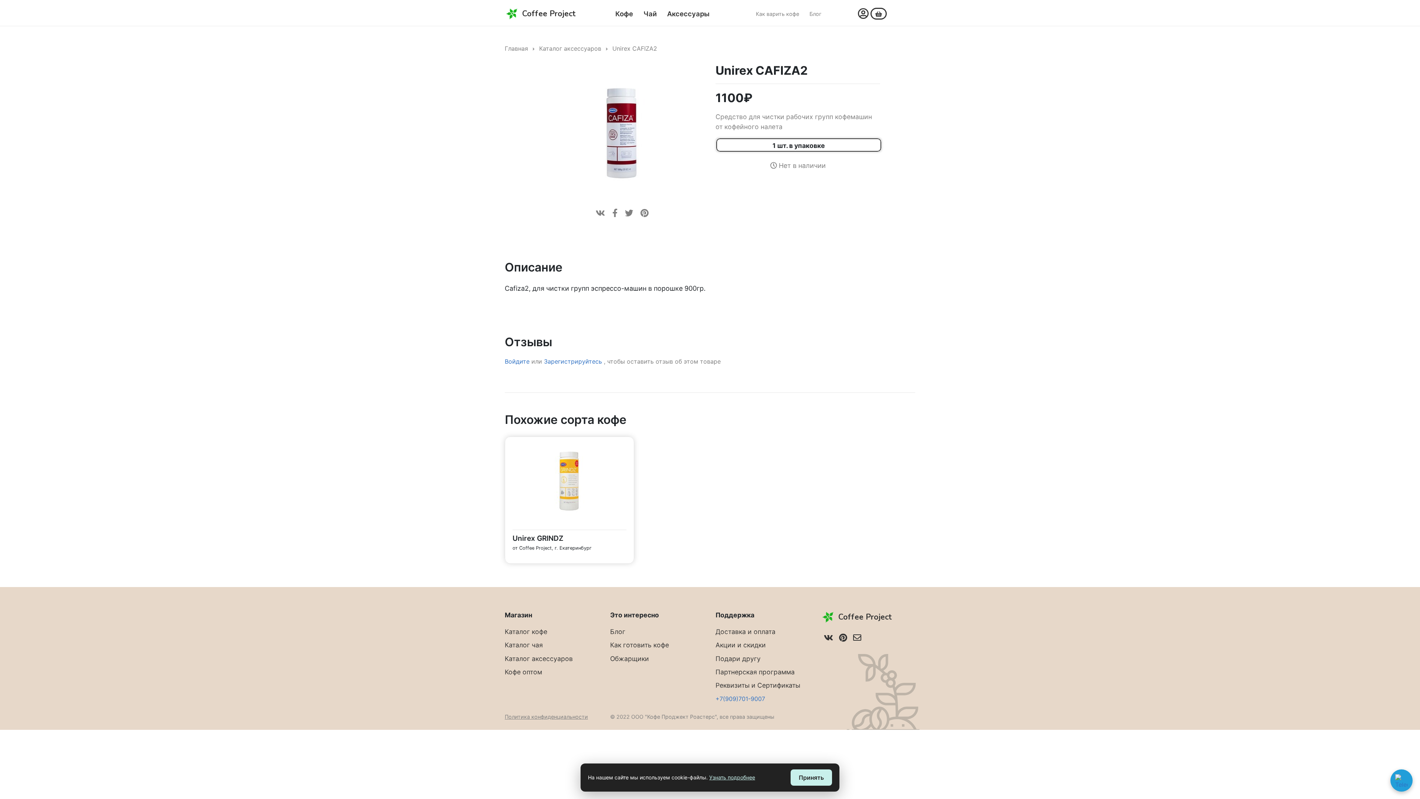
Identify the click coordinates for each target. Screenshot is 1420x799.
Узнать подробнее (732, 777)
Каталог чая (524, 645)
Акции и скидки (741, 645)
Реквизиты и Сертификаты (758, 685)
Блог (815, 14)
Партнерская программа (755, 672)
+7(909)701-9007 (740, 698)
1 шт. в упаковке (798, 145)
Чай (650, 14)
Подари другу (738, 659)
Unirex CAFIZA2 (634, 48)
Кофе (624, 14)
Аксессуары (688, 14)
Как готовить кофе (639, 645)
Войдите (517, 361)
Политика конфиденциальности (546, 717)
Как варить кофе (777, 14)
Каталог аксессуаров (570, 48)
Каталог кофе (526, 632)
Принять (811, 777)
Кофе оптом (523, 672)
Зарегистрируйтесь (574, 361)
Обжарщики (629, 659)
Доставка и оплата (745, 632)
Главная (516, 48)
